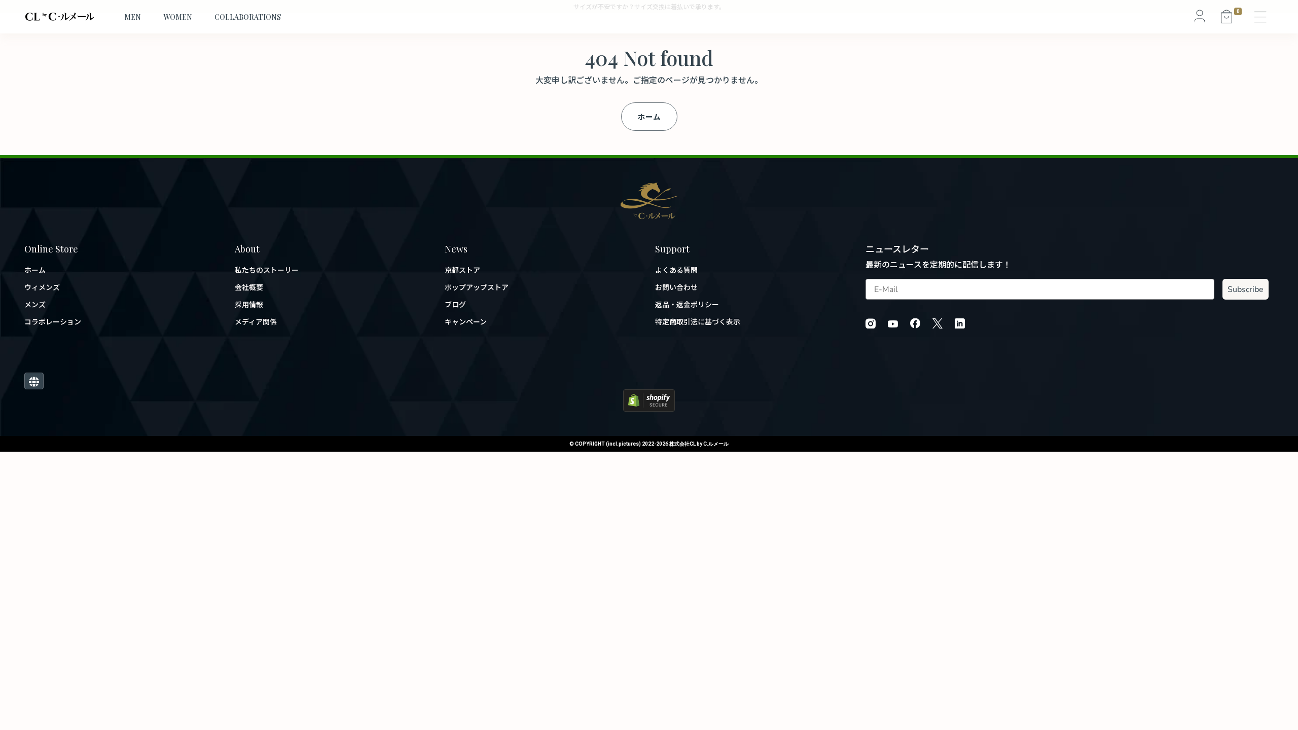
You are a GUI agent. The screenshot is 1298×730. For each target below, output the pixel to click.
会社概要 (249, 287)
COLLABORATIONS (247, 17)
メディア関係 (256, 321)
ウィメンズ (42, 287)
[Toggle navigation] (1261, 16)
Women (177, 17)
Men (132, 17)
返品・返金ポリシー (687, 304)
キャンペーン (466, 321)
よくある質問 (676, 270)
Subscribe (1246, 289)
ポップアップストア (477, 287)
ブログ (455, 304)
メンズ (35, 304)
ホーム (649, 116)
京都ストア (462, 270)
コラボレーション (52, 321)
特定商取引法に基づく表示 (697, 321)
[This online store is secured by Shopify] (649, 399)
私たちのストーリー (267, 270)
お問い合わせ (676, 287)
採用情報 (249, 304)
